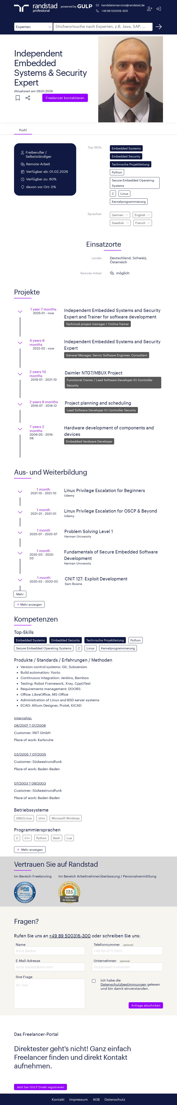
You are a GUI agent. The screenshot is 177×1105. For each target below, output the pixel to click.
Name (20, 944)
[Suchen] (158, 26)
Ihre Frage (24, 977)
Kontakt (58, 1099)
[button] (33, 26)
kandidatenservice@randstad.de (123, 5)
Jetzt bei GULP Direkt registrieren (40, 1087)
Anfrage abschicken (145, 1005)
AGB (96, 1099)
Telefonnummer (107, 944)
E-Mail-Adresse (28, 960)
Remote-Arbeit (91, 273)
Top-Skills (95, 147)
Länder (97, 258)
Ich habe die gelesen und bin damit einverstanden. (130, 984)
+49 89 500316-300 (114, 10)
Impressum (78, 1099)
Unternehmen (105, 960)
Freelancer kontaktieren (65, 98)
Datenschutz (114, 1099)
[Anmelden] (158, 9)
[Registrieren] (149, 9)
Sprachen (95, 214)
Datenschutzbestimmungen (123, 984)
